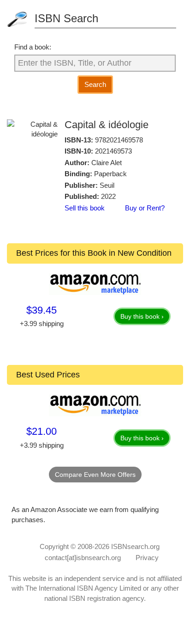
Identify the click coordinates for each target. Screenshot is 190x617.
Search (95, 84)
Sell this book (85, 208)
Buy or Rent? (145, 208)
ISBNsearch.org (135, 546)
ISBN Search (66, 18)
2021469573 (113, 151)
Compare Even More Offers (95, 474)
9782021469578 (119, 140)
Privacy (147, 557)
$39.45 (41, 310)
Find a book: (32, 47)
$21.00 (41, 431)
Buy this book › (142, 316)
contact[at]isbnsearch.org (83, 557)
